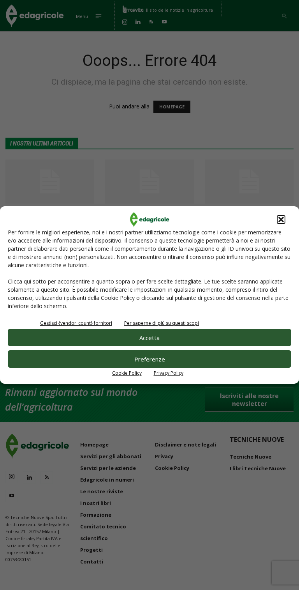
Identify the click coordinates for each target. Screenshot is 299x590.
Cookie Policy (127, 373)
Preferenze (149, 359)
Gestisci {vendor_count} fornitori (76, 323)
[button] (281, 219)
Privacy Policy (168, 373)
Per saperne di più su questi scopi (161, 323)
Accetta (149, 338)
